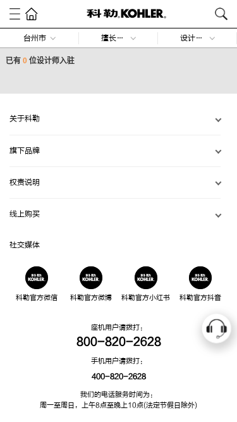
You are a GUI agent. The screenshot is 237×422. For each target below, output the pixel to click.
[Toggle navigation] (14, 13)
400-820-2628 (119, 376)
